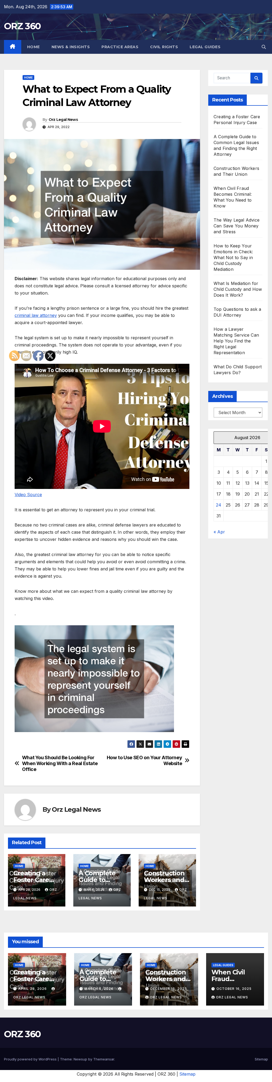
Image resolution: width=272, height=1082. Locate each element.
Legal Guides (205, 46)
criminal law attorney (36, 315)
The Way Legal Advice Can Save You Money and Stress (237, 225)
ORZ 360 (22, 26)
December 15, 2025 (168, 989)
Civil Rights (164, 46)
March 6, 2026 (99, 989)
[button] (264, 47)
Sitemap (261, 1059)
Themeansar (103, 1059)
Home (33, 46)
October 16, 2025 (234, 989)
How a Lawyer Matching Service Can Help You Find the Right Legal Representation (236, 340)
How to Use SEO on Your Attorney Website (144, 760)
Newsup (80, 1059)
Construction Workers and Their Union (164, 879)
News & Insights (71, 46)
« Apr (219, 531)
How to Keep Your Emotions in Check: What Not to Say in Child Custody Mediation (233, 257)
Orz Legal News (63, 119)
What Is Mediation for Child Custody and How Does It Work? (238, 289)
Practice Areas (119, 46)
